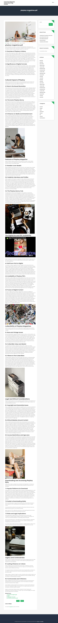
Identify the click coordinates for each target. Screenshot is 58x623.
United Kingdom (42, 117)
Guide (41, 109)
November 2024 (42, 89)
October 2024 (42, 90)
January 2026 (42, 66)
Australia (41, 106)
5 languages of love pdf (11, 596)
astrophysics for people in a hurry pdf (46, 35)
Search (41, 22)
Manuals (41, 113)
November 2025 (42, 70)
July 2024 (41, 95)
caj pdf (8, 595)
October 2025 (42, 71)
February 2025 (42, 84)
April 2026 (41, 62)
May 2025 (41, 79)
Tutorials (41, 116)
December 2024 (42, 87)
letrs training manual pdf (44, 38)
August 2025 (42, 74)
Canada (41, 108)
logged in (11, 606)
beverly (8, 43)
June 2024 (41, 97)
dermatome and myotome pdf (12, 598)
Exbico (38, 621)
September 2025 (42, 73)
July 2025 (41, 76)
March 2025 (42, 82)
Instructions (42, 111)
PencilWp (41, 621)
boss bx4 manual (42, 40)
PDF (40, 114)
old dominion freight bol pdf (12, 594)
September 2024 (42, 92)
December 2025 (42, 68)
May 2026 (41, 60)
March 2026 (42, 63)
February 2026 (42, 65)
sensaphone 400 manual (44, 41)
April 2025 (41, 81)
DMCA (53, 2)
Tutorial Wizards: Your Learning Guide (9, 3)
